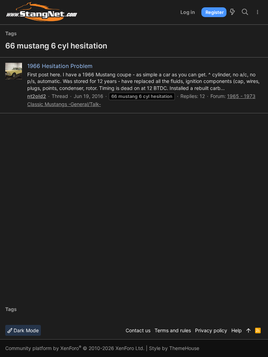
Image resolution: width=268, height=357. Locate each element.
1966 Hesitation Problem (59, 65)
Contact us (138, 330)
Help (236, 330)
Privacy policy (211, 330)
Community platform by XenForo (74, 348)
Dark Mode (25, 330)
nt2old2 (36, 96)
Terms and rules (173, 330)
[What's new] (232, 12)
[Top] (248, 330)
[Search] (245, 12)
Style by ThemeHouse (174, 348)
